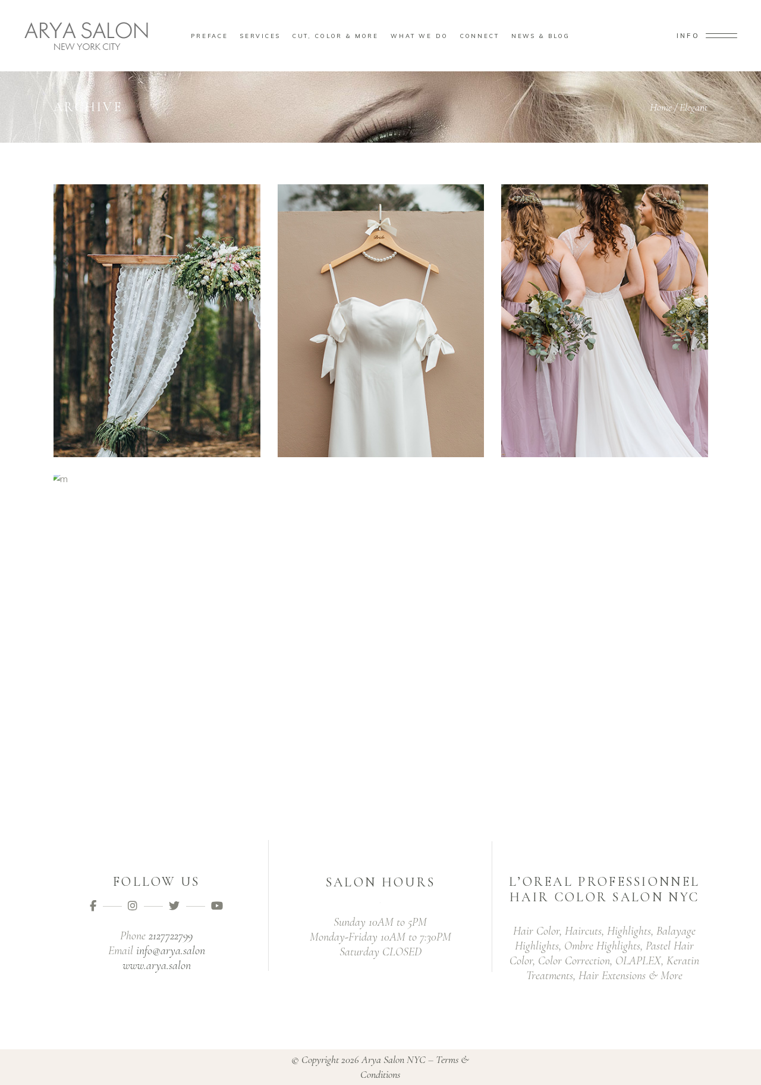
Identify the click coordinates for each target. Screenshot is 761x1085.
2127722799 (171, 936)
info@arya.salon (170, 951)
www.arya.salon (156, 965)
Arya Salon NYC (393, 1059)
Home (661, 107)
